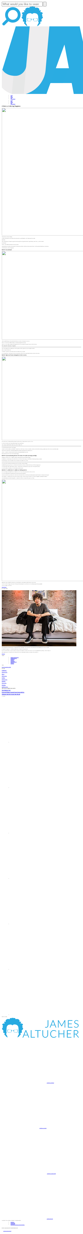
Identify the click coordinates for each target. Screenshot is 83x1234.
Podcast (12, 102)
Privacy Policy (13, 1222)
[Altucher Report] (32, 25)
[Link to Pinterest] (33, 969)
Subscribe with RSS (50, 1218)
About (12, 95)
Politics (12, 663)
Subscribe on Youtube (42, 1128)
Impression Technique (15, 657)
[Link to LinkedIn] (33, 833)
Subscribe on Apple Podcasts (51, 1173)
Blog (11, 96)
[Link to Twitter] (33, 878)
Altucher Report (13, 98)
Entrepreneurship (14, 658)
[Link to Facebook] (33, 742)
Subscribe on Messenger (50, 1082)
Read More (3, 653)
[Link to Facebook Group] (33, 787)
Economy (13, 660)
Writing (12, 662)
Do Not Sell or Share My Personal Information (18, 1224)
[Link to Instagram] (33, 1014)
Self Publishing (14, 661)
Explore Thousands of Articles (6, 667)
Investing (13, 659)
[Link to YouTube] (33, 924)
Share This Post (4, 587)
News (11, 97)
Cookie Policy (13, 1223)
